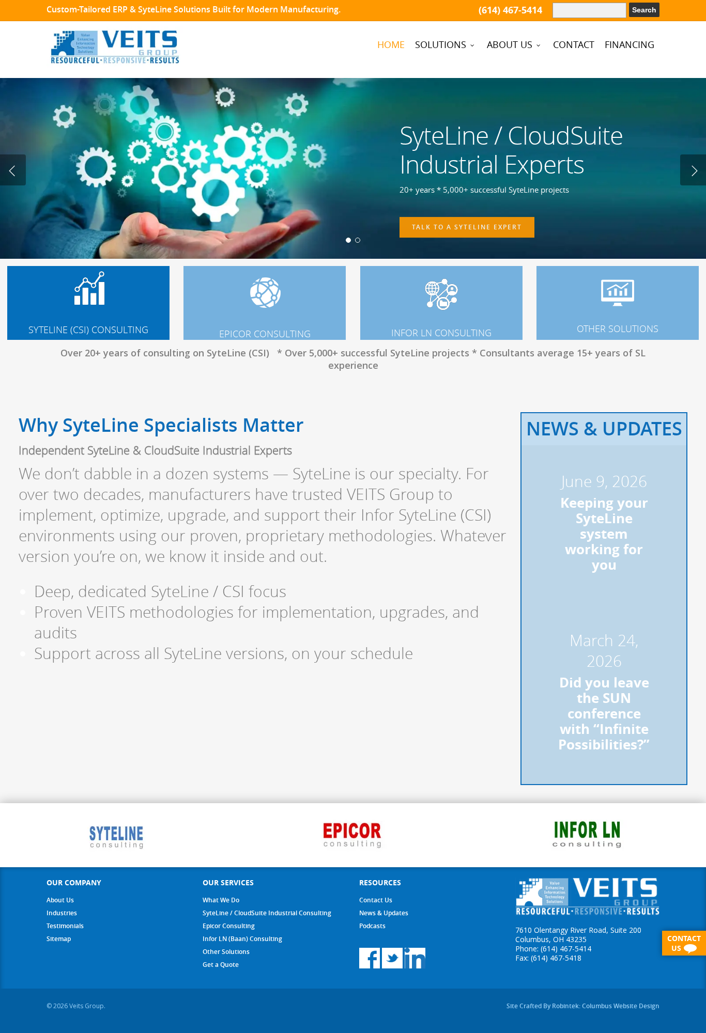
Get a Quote (221, 964)
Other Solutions (226, 951)
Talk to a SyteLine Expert (467, 225)
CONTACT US (684, 943)
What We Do (221, 900)
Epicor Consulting (229, 925)
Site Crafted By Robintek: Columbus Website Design (583, 1005)
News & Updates (383, 913)
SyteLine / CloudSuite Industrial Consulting (267, 913)
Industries (62, 913)
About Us (60, 900)
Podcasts (372, 925)
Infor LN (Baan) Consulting (242, 938)
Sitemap (59, 938)
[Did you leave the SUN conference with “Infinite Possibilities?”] (604, 694)
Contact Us (375, 900)
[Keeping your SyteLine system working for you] (604, 524)
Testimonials (65, 925)
